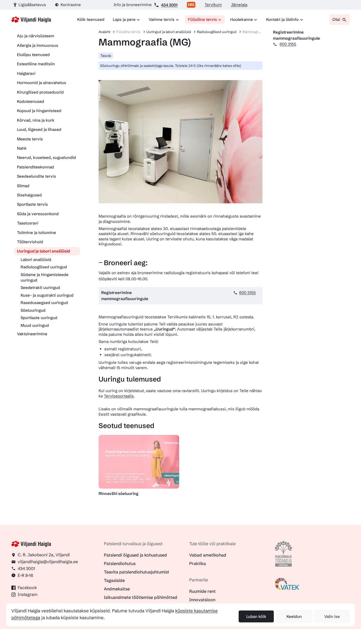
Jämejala (239, 4)
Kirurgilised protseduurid (40, 92)
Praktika (197, 563)
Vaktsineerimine (32, 333)
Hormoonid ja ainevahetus (41, 82)
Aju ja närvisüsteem (35, 35)
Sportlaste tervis (32, 204)
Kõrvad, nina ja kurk (35, 120)
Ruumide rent (202, 591)
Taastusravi (27, 223)
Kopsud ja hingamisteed (39, 110)
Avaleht (104, 32)
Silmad (23, 185)
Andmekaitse (117, 588)
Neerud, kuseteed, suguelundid (46, 157)
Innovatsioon (202, 599)
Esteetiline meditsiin (36, 63)
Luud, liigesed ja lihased (39, 129)
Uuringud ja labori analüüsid (43, 251)
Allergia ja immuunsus (37, 45)
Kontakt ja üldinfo (282, 19)
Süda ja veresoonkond (38, 213)
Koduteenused (30, 101)
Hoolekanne (241, 19)
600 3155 (247, 292)
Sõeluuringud (33, 310)
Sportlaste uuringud (39, 317)
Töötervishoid (30, 241)
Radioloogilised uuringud (44, 266)
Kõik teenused (90, 19)
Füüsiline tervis (202, 19)
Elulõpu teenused (33, 54)
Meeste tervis (30, 138)
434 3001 (169, 4)
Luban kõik (256, 616)
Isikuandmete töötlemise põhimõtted (140, 597)
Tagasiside (114, 580)
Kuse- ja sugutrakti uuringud (47, 295)
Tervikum (213, 4)
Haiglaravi (26, 73)
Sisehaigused (29, 195)
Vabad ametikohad (207, 555)
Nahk (22, 148)
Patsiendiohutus (120, 563)
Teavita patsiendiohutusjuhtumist (136, 572)
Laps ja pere (124, 19)
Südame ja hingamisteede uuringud (44, 277)
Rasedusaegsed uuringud (44, 302)
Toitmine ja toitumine (36, 232)
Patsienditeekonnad (35, 166)
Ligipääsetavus (32, 4)
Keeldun (294, 616)
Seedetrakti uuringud (40, 287)
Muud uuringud (35, 325)
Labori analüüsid (36, 259)
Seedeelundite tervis (36, 176)
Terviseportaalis (119, 395)
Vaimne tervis (161, 19)
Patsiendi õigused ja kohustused (135, 555)
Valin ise (332, 616)
